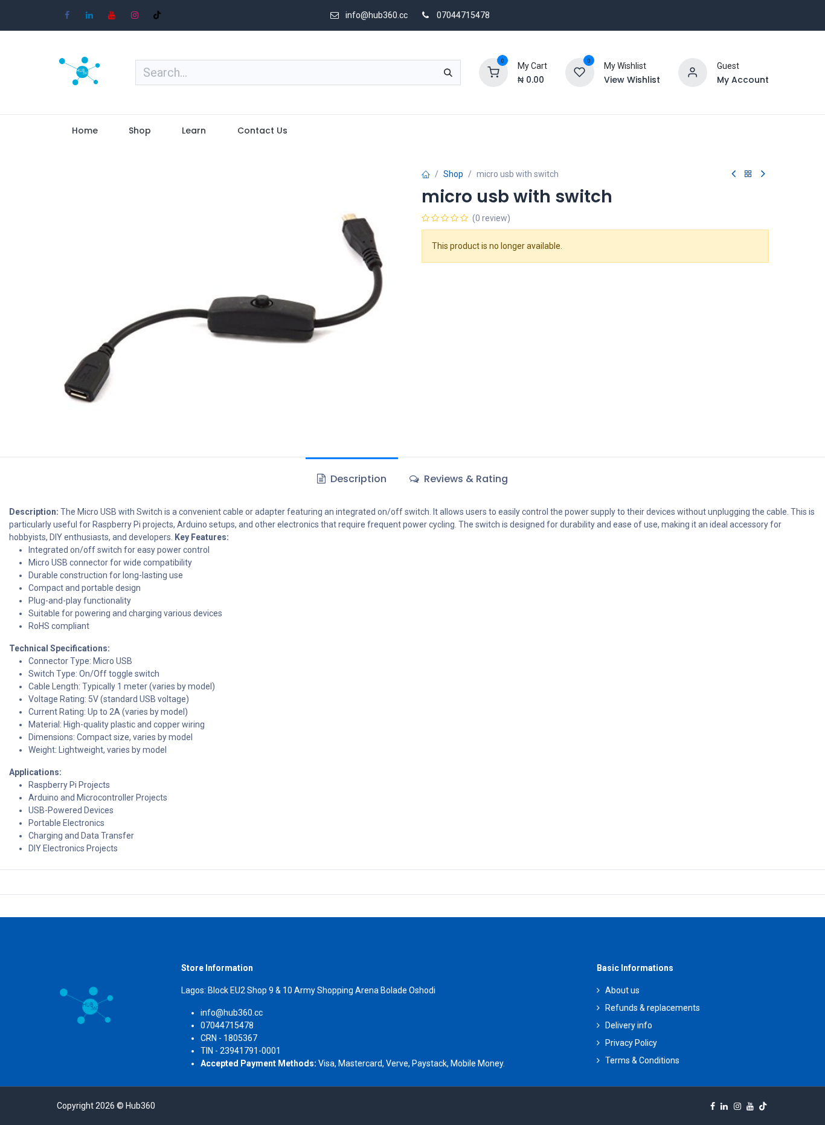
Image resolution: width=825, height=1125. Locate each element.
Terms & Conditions (642, 1060)
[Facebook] (67, 15)
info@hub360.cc (232, 1012)
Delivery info (628, 1025)
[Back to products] (748, 174)
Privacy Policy (631, 1043)
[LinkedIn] (89, 15)
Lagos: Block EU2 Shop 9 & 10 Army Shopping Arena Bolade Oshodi (308, 990)
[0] (493, 72)
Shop (453, 174)
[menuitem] (85, 131)
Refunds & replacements (652, 1008)
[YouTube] (111, 15)
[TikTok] (157, 15)
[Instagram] (134, 15)
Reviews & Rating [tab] (465, 479)
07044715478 (463, 15)
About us (622, 990)
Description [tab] (357, 479)
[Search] (448, 72)
